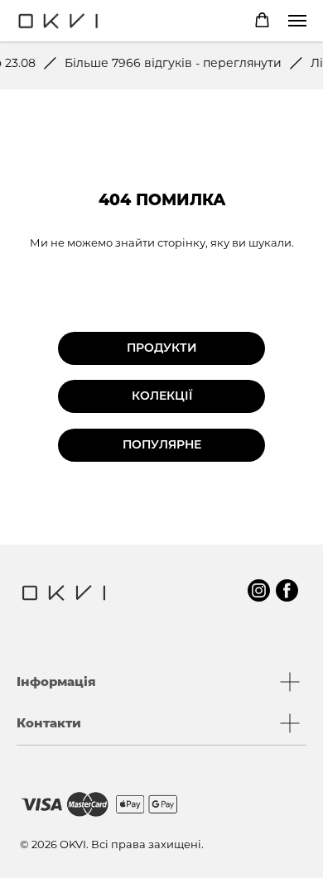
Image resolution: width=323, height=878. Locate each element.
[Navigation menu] (297, 20)
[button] (262, 20)
